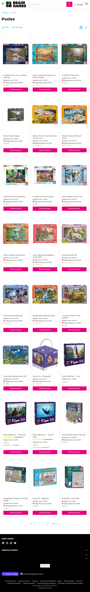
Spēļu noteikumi (69, 581)
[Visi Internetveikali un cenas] (32, 574)
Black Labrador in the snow (72, 196)
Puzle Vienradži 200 (69, 255)
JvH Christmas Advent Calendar (73, 435)
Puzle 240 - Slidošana (41, 498)
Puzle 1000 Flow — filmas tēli (14, 435)
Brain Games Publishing (47, 581)
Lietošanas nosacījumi (14, 583)
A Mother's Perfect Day (70, 75)
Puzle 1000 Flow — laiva (71, 376)
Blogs (60, 581)
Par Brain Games (10, 581)
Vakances (35, 581)
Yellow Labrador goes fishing (14, 255)
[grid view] (81, 27)
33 (48, 523)
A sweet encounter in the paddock (71, 316)
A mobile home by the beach (43, 196)
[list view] (86, 27)
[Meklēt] (69, 4)
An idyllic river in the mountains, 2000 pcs (15, 76)
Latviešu (44, 566)
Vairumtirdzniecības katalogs (46, 583)
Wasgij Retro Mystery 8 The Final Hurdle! (15, 499)
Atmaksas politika (29, 583)
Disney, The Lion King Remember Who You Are (45, 137)
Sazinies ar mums (23, 581)
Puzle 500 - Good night (70, 498)
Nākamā (54, 523)
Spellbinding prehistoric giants (44, 315)
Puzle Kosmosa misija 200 (12, 315)
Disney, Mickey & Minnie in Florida (71, 137)
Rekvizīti (79, 581)
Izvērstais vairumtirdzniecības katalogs (70, 583)
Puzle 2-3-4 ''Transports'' (42, 376)
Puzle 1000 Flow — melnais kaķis (43, 436)
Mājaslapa (5, 13)
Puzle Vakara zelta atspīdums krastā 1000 (43, 256)
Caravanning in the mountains (14, 196)
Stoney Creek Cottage (11, 136)
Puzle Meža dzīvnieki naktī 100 (14, 376)
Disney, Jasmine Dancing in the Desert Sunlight (44, 76)
